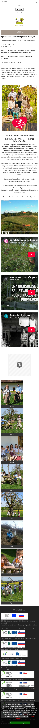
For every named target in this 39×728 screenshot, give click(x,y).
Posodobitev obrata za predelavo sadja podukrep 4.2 (12, 669)
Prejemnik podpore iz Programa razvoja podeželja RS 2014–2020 (19, 639)
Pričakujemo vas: (19, 610)
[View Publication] (19, 364)
